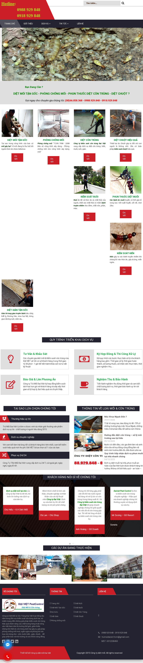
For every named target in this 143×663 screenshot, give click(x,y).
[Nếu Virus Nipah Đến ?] (88, 424)
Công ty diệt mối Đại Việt (41, 653)
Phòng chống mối (58, 620)
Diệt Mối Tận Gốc (17, 140)
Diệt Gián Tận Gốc (17, 310)
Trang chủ (9, 24)
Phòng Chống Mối (53, 140)
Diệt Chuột (79, 616)
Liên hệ (80, 24)
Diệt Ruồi (78, 603)
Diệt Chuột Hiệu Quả (126, 140)
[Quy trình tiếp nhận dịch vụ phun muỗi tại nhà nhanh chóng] (88, 461)
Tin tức (63, 24)
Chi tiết (15, 157)
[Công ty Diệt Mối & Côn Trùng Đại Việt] (23, 605)
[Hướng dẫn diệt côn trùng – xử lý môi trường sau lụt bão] (88, 443)
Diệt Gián (54, 616)
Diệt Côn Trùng (89, 140)
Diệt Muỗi (79, 608)
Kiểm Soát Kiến (125, 253)
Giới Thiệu (28, 24)
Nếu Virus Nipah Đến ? (115, 416)
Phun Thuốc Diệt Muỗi (126, 196)
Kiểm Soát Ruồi (89, 196)
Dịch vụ (45, 24)
